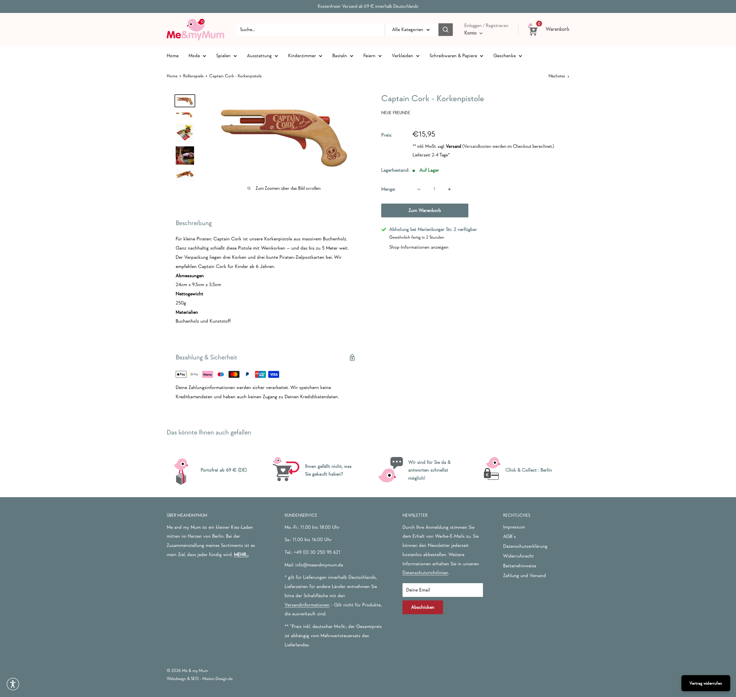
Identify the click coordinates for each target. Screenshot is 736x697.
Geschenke (504, 55)
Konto (471, 32)
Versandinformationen (307, 604)
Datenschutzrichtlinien (425, 572)
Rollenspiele (193, 76)
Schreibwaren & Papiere (453, 55)
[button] (13, 684)
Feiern (369, 55)
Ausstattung (259, 55)
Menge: (388, 189)
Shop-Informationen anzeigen (418, 246)
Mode (194, 55)
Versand (453, 146)
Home (173, 55)
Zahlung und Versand (524, 575)
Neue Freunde (395, 112)
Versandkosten (477, 146)
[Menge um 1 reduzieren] (419, 189)
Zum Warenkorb (425, 210)
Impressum (514, 526)
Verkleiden (402, 55)
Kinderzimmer (302, 55)
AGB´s (509, 536)
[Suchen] (445, 29)
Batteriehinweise (519, 565)
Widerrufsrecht (518, 556)
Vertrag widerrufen (705, 683)
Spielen (223, 55)
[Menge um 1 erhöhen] (449, 189)
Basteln (339, 55)
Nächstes (557, 76)
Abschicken (422, 607)
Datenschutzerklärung (525, 546)
